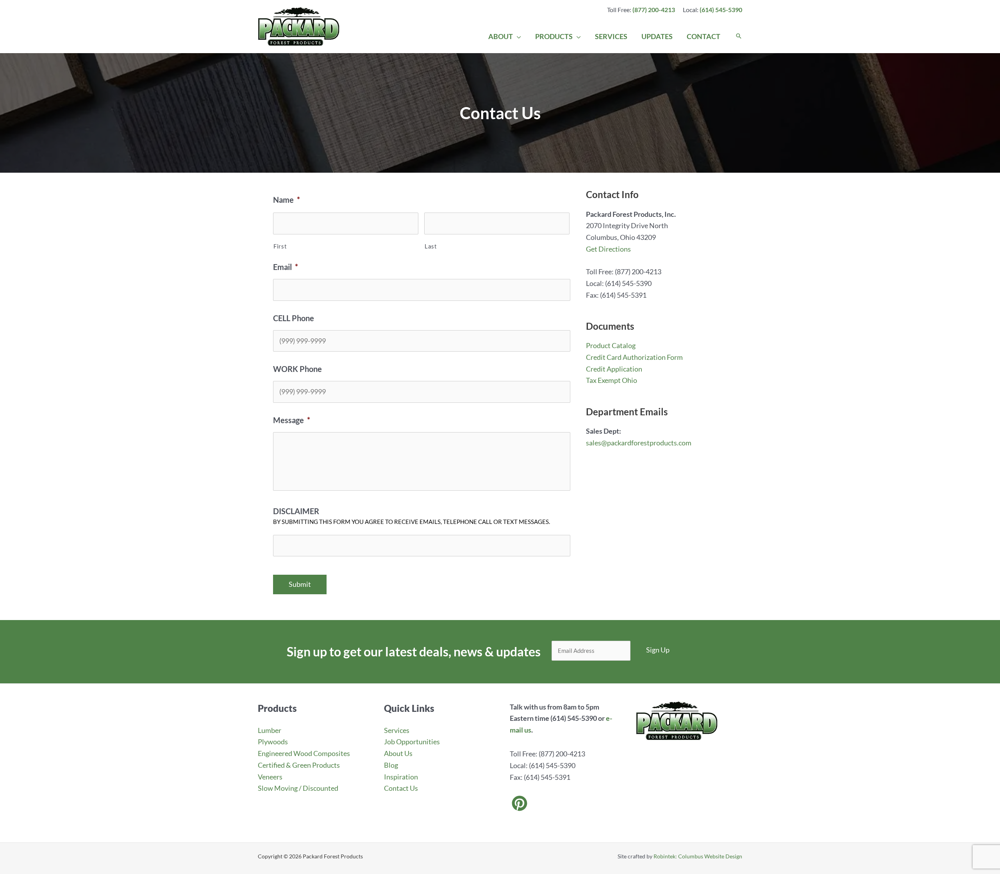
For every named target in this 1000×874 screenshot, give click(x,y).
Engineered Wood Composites (304, 753)
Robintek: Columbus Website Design (698, 856)
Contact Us (401, 788)
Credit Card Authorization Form (634, 357)
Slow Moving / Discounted (298, 788)
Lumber (269, 730)
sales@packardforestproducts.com (638, 442)
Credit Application (614, 369)
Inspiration (401, 776)
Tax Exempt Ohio (611, 380)
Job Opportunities (412, 741)
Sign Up (658, 649)
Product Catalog (611, 345)
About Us (398, 753)
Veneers (270, 776)
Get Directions (608, 249)
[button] (517, 36)
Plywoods (273, 741)
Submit (300, 584)
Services (396, 730)
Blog (391, 765)
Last (431, 246)
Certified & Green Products (299, 765)
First (280, 246)
